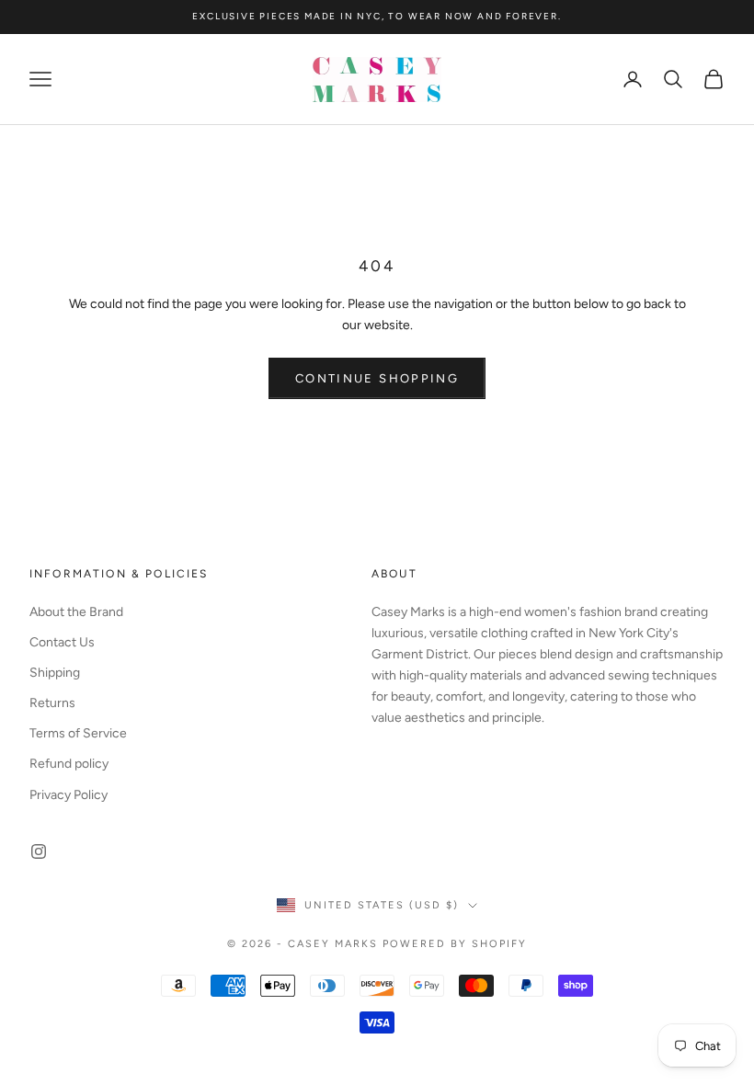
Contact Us (62, 642)
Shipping (54, 672)
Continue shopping (377, 378)
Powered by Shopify (455, 944)
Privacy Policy (68, 795)
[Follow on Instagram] (38, 851)
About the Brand (76, 612)
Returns (52, 703)
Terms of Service (78, 733)
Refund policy (69, 763)
